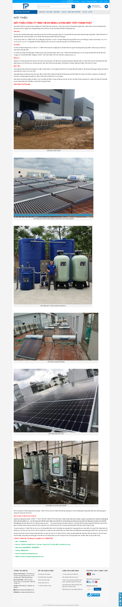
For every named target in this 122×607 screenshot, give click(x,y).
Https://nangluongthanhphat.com (32, 556)
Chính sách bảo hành (44, 580)
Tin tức (101, 1)
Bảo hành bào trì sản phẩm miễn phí (72, 589)
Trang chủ (63, 1)
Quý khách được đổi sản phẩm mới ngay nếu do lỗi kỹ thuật (72, 585)
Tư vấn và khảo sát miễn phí (70, 574)
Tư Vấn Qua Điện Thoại (44, 585)
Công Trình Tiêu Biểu (92, 1)
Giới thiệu (70, 1)
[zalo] (90, 582)
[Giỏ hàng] (106, 6)
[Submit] (73, 6)
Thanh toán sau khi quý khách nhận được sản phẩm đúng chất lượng (72, 580)
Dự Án (105, 1)
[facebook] (88, 582)
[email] (93, 582)
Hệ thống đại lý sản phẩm (45, 577)
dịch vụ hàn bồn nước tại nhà (71, 519)
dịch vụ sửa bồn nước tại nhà (91, 519)
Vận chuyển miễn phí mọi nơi (70, 577)
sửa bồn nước (97, 521)
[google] (96, 582)
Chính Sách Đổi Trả (43, 582)
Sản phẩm (76, 1)
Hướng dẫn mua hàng (44, 574)
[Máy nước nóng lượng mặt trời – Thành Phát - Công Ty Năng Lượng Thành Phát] (25, 6)
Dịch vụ (83, 1)
